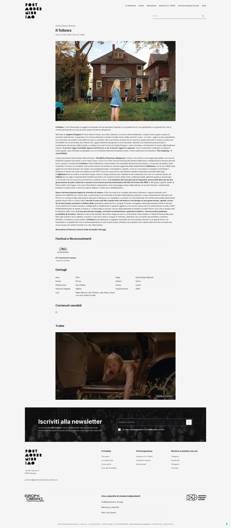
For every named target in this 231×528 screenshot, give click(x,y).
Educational (151, 5)
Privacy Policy (168, 524)
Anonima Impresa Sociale (188, 5)
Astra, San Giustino (108, 513)
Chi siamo (105, 456)
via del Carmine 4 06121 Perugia (32, 471)
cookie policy (152, 429)
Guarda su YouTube (164, 396)
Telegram (175, 456)
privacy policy (137, 429)
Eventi (141, 5)
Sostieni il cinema (143, 460)
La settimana (130, 5)
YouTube (174, 468)
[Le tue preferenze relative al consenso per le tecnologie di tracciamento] (227, 524)
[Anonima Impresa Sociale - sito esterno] (196, 497)
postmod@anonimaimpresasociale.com (41, 480)
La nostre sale (107, 460)
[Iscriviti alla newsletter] (189, 422)
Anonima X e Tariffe (167, 5)
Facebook (175, 460)
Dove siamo (106, 464)
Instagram (175, 464)
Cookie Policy (157, 524)
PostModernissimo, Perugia (112, 502)
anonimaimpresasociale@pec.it (140, 524)
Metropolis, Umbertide (110, 507)
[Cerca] (203, 16)
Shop (204, 5)
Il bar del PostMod (109, 468)
